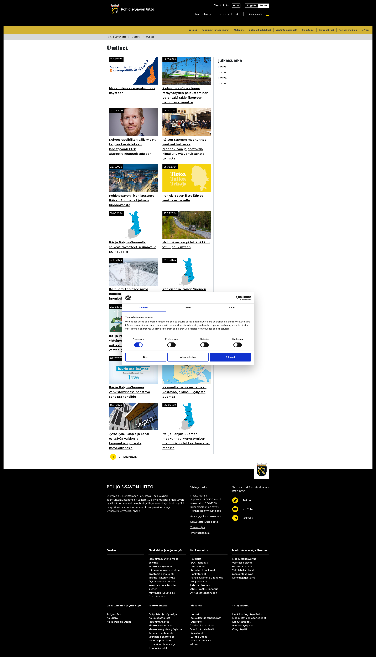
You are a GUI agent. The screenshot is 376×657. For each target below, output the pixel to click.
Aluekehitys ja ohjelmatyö (165, 550)
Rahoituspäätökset (160, 640)
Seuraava (129, 456)
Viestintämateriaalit (286, 30)
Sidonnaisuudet (157, 648)
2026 (223, 67)
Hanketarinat (198, 574)
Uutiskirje (239, 30)
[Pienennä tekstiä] (238, 5)
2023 (223, 83)
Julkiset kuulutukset (260, 30)
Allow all (230, 357)
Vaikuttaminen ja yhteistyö (124, 605)
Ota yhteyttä (239, 629)
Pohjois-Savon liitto (116, 37)
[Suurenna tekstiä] (234, 5)
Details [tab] (188, 307)
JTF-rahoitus (197, 566)
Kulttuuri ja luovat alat (161, 592)
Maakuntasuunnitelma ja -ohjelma (164, 560)
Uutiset (192, 30)
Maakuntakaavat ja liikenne (249, 550)
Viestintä (136, 37)
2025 (223, 72)
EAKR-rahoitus (199, 562)
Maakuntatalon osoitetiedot (249, 618)
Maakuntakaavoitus (244, 558)
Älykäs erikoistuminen (161, 581)
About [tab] (232, 307)
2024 (223, 78)
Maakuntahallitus (158, 621)
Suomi (263, 5)
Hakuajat (195, 558)
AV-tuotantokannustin (203, 592)
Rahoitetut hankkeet (202, 570)
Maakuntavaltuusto (160, 625)
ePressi (366, 30)
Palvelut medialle (348, 30)
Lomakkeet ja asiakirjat (162, 644)
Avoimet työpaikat (243, 625)
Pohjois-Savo (114, 614)
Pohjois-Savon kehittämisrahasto (201, 583)
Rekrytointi (308, 30)
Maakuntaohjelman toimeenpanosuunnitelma (164, 568)
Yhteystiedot (240, 605)
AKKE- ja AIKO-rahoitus (204, 589)
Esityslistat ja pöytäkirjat (163, 614)
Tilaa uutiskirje (203, 14)
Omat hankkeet (157, 596)
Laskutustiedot (241, 621)
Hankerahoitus (199, 550)
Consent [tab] (144, 307)
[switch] (171, 345)
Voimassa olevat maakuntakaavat (242, 564)
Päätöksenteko (157, 605)
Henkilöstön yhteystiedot (205, 510)
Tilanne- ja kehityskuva (162, 577)
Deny (145, 357)
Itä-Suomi (112, 618)
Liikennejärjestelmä (244, 577)
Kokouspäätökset (159, 618)
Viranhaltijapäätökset (161, 636)
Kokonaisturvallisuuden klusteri (162, 587)
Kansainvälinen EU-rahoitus (206, 577)
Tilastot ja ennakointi (161, 574)
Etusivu (111, 550)
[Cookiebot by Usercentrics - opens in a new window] (238, 298)
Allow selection (188, 357)
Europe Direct (326, 30)
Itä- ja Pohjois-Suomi (119, 621)
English (251, 5)
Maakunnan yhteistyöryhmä (165, 629)
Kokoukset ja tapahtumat (215, 30)
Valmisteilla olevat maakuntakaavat (243, 572)
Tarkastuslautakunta (160, 633)
